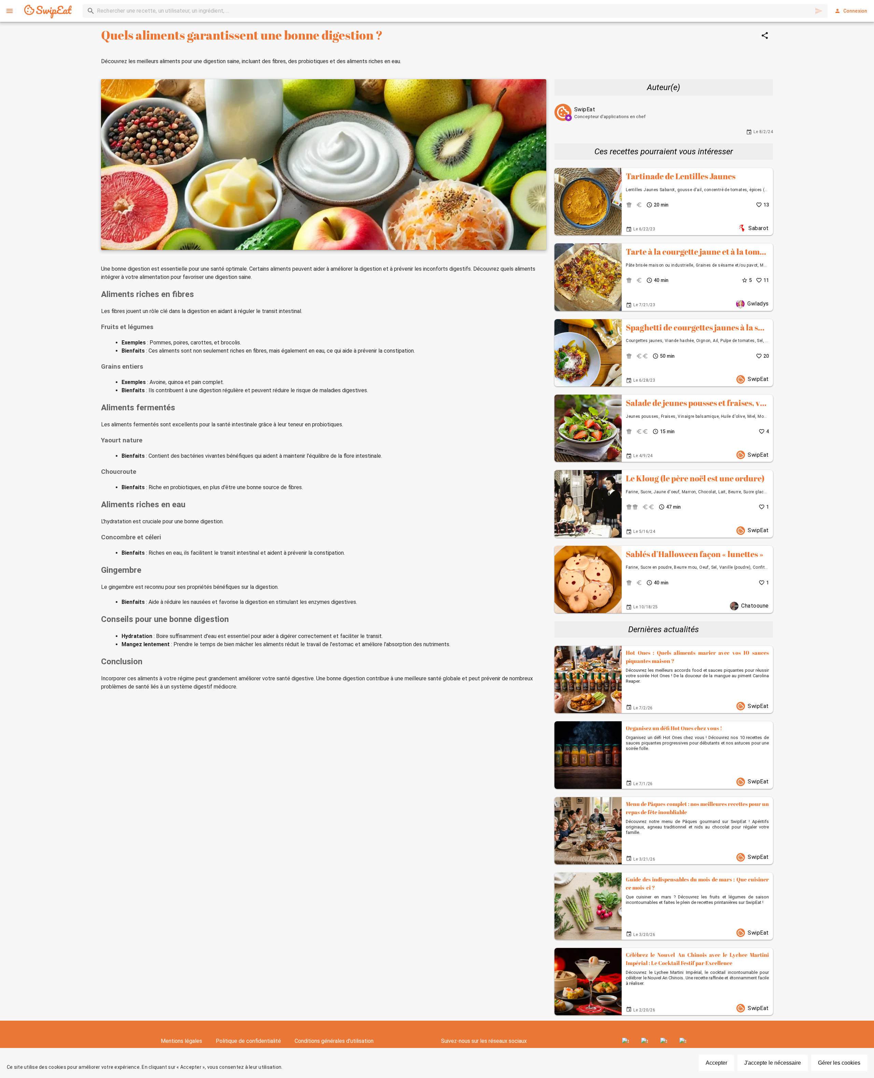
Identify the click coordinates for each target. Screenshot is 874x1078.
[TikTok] (683, 1041)
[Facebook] (625, 1041)
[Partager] (765, 35)
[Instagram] (644, 1041)
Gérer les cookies (839, 1063)
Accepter (716, 1063)
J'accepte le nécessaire (772, 1063)
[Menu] (9, 11)
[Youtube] (664, 1041)
